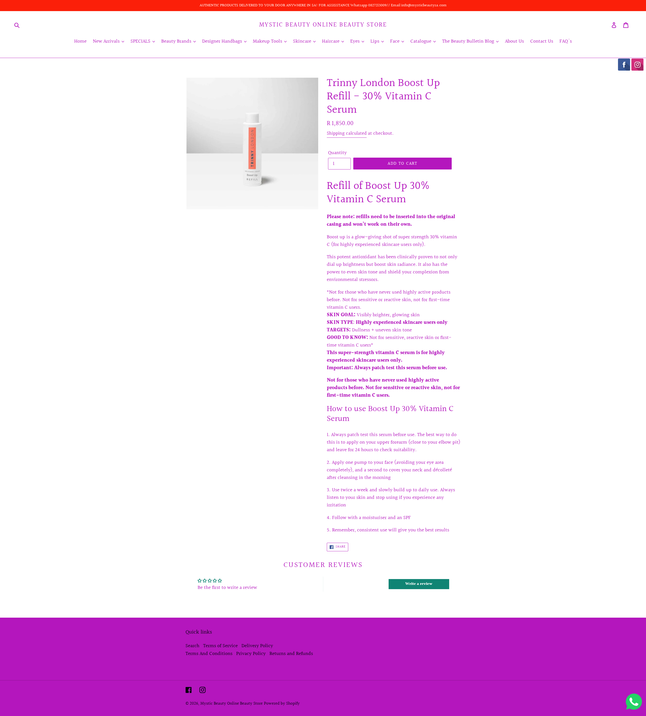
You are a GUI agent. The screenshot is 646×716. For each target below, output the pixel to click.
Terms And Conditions (208, 654)
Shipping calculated (347, 133)
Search (192, 646)
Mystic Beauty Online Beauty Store (323, 25)
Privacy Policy (251, 654)
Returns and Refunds (291, 654)
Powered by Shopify (282, 703)
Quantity (337, 153)
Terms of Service (220, 646)
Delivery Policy (257, 646)
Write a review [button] (418, 584)
